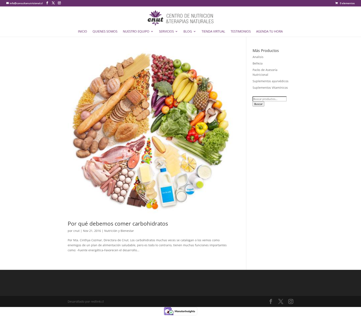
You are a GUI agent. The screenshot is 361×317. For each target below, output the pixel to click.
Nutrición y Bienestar (119, 231)
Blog (187, 31)
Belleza (258, 63)
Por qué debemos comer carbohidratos (118, 223)
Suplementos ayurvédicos (271, 81)
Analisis (258, 57)
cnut (76, 231)
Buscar (258, 104)
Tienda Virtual (213, 31)
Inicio (82, 31)
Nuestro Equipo (136, 31)
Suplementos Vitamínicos (270, 88)
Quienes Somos (105, 31)
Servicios (166, 31)
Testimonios (241, 31)
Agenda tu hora (269, 31)
